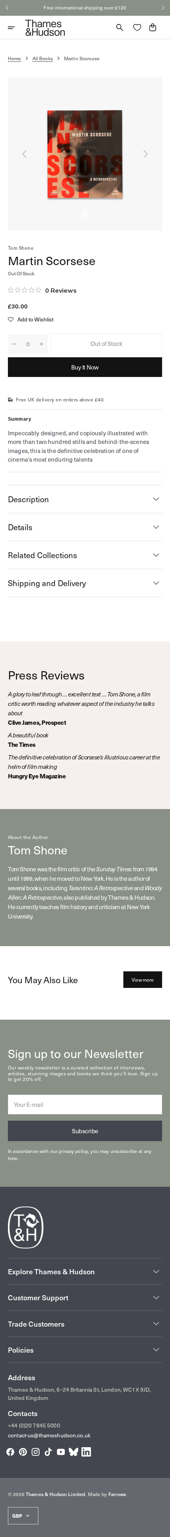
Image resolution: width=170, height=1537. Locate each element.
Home (14, 58)
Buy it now (85, 367)
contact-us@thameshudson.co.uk (49, 1435)
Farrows (117, 1494)
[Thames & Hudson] (45, 27)
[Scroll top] (160, 1527)
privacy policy (73, 1151)
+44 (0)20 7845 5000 (34, 1425)
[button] (7, 8)
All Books (42, 58)
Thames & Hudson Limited (55, 1494)
